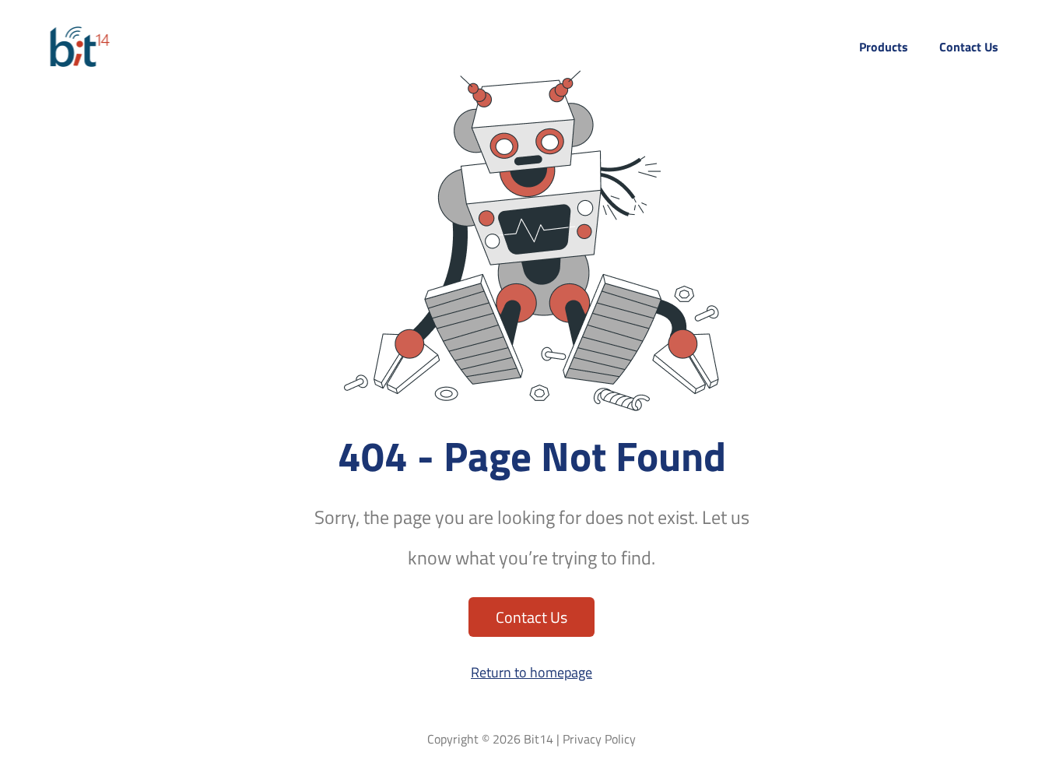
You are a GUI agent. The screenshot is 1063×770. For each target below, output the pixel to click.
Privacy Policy (599, 739)
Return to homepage (531, 672)
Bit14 (538, 739)
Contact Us (968, 48)
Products (883, 48)
